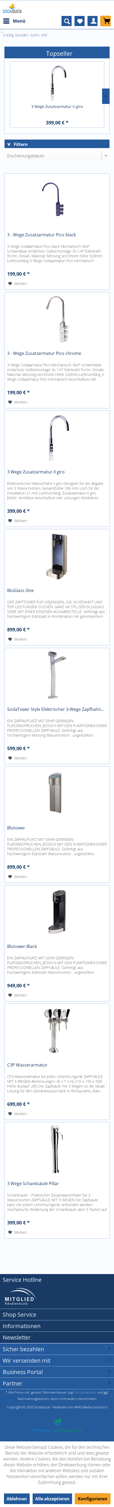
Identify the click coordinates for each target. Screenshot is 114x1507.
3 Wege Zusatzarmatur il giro (57, 106)
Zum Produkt (57, 73)
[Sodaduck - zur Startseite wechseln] (12, 8)
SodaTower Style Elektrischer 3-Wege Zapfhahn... (55, 709)
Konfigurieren (92, 1499)
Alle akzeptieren (52, 1499)
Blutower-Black (22, 946)
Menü (19, 21)
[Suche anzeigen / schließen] (66, 21)
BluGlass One (20, 590)
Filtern (20, 144)
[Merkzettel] (79, 21)
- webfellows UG (66, 1430)
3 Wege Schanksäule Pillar (33, 1183)
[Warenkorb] (105, 21)
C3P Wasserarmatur (27, 1065)
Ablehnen (17, 1499)
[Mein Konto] (92, 21)
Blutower (16, 828)
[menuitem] (14, 21)
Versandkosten (86, 1392)
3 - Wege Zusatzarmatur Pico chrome (44, 353)
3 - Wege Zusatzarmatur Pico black (41, 235)
